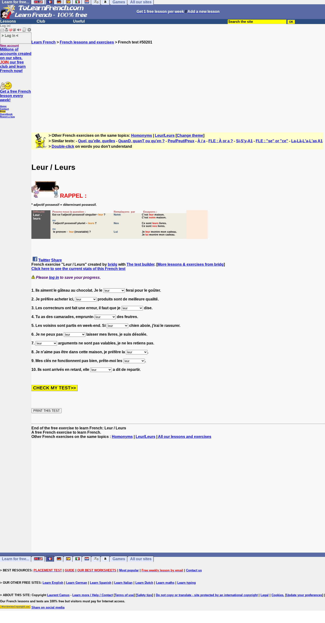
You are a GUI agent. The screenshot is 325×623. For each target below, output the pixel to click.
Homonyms (141, 135)
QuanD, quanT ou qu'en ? (141, 141)
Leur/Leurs (165, 135)
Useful (79, 21)
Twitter (44, 260)
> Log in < (10, 35)
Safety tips (144, 595)
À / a (201, 141)
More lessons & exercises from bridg (191, 264)
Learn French (43, 42)
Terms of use (124, 595)
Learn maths (165, 582)
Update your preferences (304, 595)
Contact (4, 109)
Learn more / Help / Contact (92, 595)
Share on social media (47, 607)
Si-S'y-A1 (244, 141)
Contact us (194, 570)
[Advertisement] (178, 86)
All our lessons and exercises (184, 437)
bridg (112, 264)
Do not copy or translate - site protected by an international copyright (207, 595)
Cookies (277, 595)
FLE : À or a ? (220, 141)
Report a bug (7, 116)
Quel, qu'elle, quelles (96, 141)
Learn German (76, 582)
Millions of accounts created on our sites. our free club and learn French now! (15, 60)
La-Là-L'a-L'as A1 (307, 141)
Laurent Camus (58, 595)
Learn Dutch (144, 582)
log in (54, 277)
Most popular (129, 570)
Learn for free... (15, 559)
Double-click (63, 146)
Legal (265, 595)
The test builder (140, 264)
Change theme (190, 135)
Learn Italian (123, 582)
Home (3, 106)
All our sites (141, 559)
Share (56, 260)
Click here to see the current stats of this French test (78, 269)
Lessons (8, 21)
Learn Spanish (100, 582)
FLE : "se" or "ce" (272, 141)
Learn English (53, 582)
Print (2, 111)
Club (41, 21)
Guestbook (6, 114)
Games (119, 559)
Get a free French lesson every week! (15, 95)
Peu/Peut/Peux (181, 141)
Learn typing (186, 582)
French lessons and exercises (87, 42)
